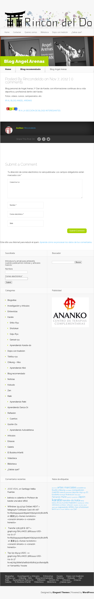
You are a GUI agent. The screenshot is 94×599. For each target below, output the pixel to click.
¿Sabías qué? (13, 469)
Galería (10, 447)
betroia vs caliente (15, 498)
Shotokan (14, 328)
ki (58, 502)
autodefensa (81, 488)
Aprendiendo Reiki (18, 402)
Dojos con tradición (60, 32)
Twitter (48, 139)
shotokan (84, 507)
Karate (10, 317)
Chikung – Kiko (14, 362)
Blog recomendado (30, 69)
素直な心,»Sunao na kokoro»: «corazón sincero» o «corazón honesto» (21, 519)
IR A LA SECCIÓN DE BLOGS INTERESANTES (39, 110)
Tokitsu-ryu (12, 356)
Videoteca (12, 458)
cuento (55, 492)
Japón (81, 496)
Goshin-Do (12, 424)
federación (70, 495)
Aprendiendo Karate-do (20, 345)
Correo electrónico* (14, 276)
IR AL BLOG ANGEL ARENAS (18, 100)
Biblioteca (45, 32)
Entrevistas (12, 311)
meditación (80, 503)
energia (62, 495)
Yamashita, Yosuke (18, 566)
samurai (55, 507)
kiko (60, 503)
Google (39, 139)
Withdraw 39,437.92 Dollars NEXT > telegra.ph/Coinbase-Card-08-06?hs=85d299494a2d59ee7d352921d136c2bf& (27, 509)
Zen (9, 390)
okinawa (55, 505)
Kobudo (11, 385)
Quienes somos (31, 32)
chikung (61, 490)
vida (71, 509)
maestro (72, 502)
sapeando (63, 507)
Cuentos (13, 419)
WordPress (88, 592)
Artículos (11, 435)
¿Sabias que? (76, 32)
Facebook (44, 139)
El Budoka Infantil (15, 452)
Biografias (11, 300)
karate (57, 500)
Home (7, 32)
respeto (76, 505)
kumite (65, 503)
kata (77, 500)
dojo (81, 492)
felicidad (77, 494)
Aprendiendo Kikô (18, 368)
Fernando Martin (59, 497)
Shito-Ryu (14, 323)
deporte (75, 492)
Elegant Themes (61, 592)
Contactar (17, 32)
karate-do (68, 500)
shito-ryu (73, 507)
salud (85, 505)
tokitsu (67, 509)
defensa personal (66, 492)
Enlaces (11, 441)
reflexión (70, 505)
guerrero (75, 497)
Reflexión (11, 413)
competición (78, 490)
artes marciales (66, 487)
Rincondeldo (33, 79)
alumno (54, 488)
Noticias (11, 379)
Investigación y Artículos (18, 306)
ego (84, 492)
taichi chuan (60, 509)
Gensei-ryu (15, 340)
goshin (69, 497)
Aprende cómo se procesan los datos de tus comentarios (66, 242)
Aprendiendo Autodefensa (22, 430)
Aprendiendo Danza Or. (17, 407)
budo (55, 490)
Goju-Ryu (14, 334)
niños (86, 503)
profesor (63, 505)
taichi (54, 509)
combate (68, 490)
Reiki (9, 396)
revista (81, 505)
